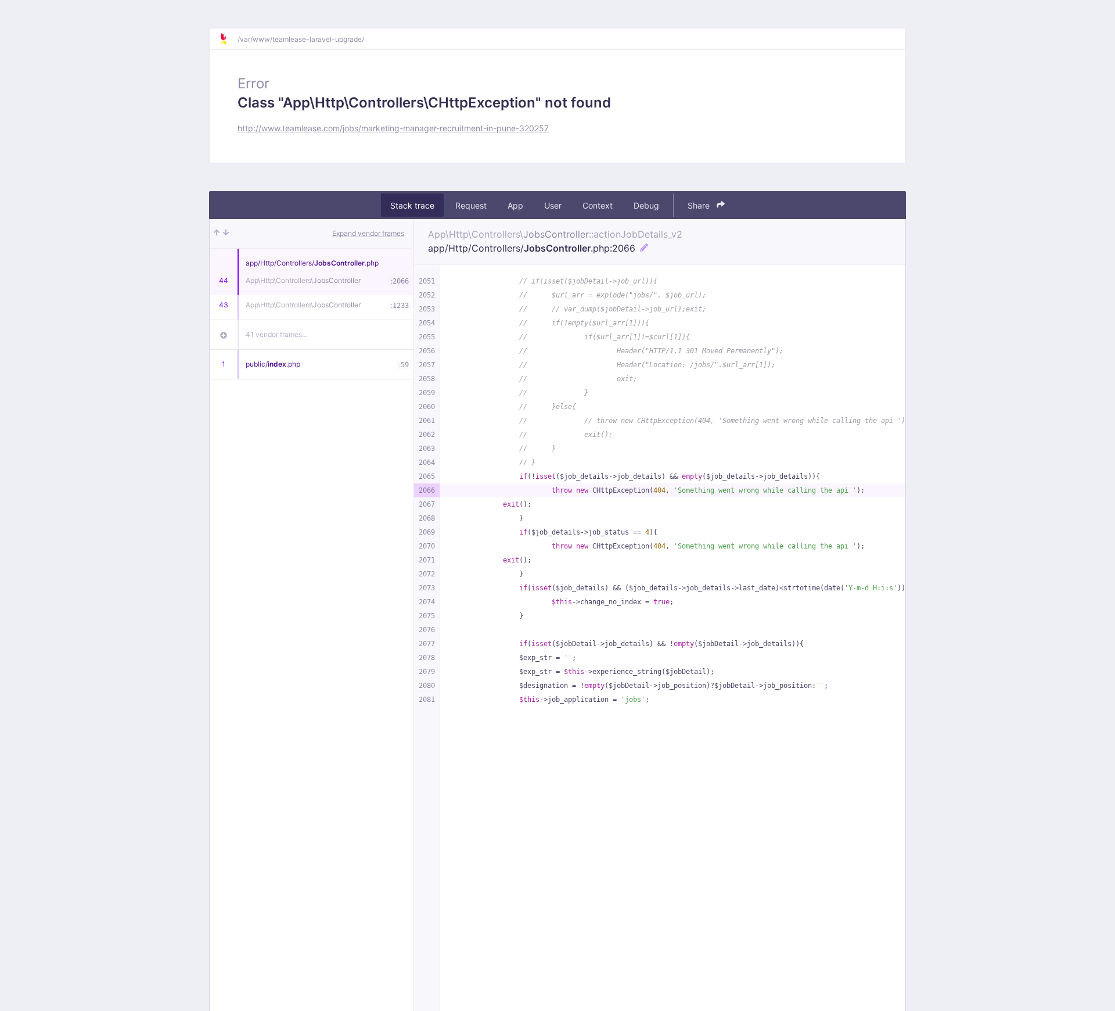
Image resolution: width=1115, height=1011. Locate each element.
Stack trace (412, 205)
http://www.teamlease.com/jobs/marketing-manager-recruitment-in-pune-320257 (393, 128)
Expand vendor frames (368, 233)
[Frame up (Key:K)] (216, 233)
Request (471, 205)
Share (700, 205)
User (553, 205)
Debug (646, 205)
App (515, 205)
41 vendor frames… (277, 334)
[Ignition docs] (228, 39)
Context (597, 205)
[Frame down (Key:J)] (225, 233)
